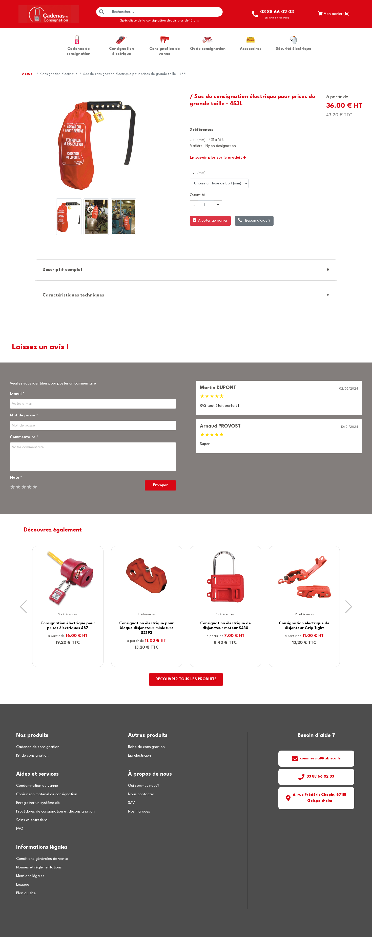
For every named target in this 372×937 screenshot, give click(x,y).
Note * (16, 478)
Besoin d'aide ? (257, 221)
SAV (131, 803)
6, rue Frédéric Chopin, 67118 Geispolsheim (319, 798)
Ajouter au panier (213, 221)
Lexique (22, 885)
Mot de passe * (24, 415)
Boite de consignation (146, 747)
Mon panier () (336, 14)
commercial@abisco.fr (320, 758)
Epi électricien (139, 756)
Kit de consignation (32, 756)
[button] (23, 606)
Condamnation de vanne (37, 786)
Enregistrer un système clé (38, 803)
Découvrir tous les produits (186, 679)
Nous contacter (141, 794)
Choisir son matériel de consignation (46, 794)
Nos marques (139, 812)
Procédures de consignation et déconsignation (55, 812)
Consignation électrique (58, 74)
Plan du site (26, 893)
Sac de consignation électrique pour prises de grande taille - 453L (135, 74)
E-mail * (17, 394)
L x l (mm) (197, 173)
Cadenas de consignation (37, 747)
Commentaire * (24, 437)
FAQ (19, 829)
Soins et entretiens (32, 820)
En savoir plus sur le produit (218, 158)
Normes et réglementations (39, 867)
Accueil (28, 74)
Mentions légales (30, 876)
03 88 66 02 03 (320, 777)
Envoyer (160, 485)
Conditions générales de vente (42, 859)
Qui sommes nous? (143, 786)
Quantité (197, 195)
